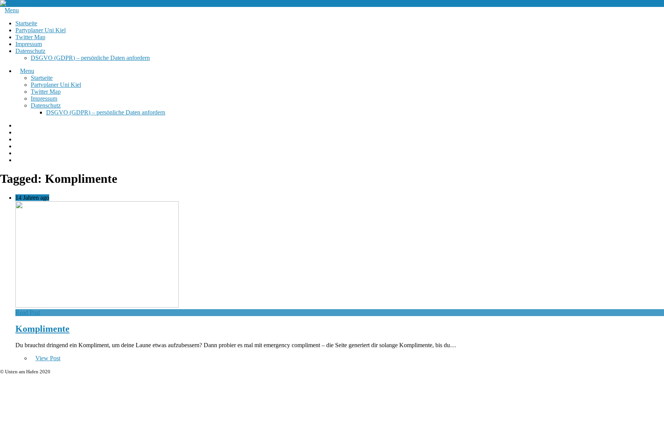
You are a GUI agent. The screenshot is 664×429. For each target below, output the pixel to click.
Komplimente (42, 329)
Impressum (28, 44)
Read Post (27, 312)
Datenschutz (30, 51)
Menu (12, 10)
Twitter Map (30, 37)
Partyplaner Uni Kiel (40, 30)
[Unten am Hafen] (23, 3)
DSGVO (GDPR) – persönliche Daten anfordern (90, 58)
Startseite (26, 23)
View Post (47, 358)
